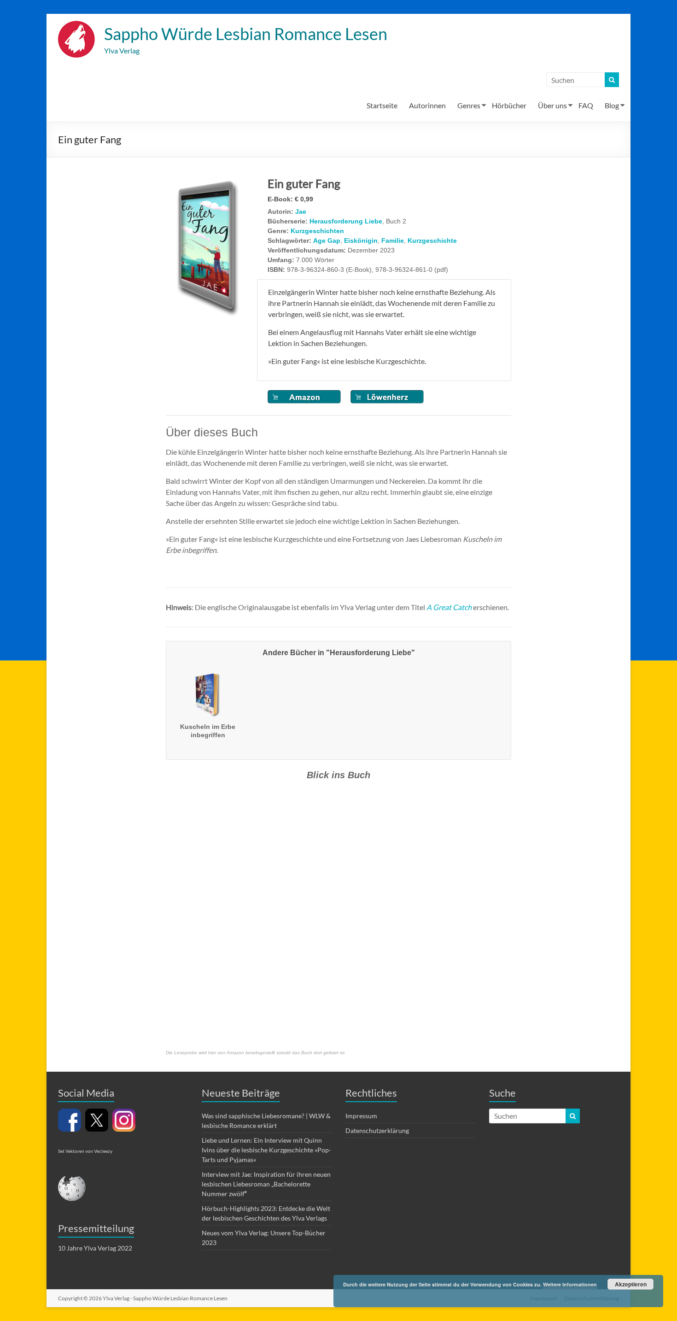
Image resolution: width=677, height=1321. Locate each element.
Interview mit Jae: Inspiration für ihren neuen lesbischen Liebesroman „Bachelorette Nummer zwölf (266, 1184)
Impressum (361, 1116)
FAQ (585, 105)
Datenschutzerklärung (377, 1130)
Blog (612, 105)
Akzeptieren (631, 1284)
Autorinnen (427, 105)
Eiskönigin (361, 240)
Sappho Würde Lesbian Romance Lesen (245, 33)
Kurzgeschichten (317, 231)
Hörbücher (509, 105)
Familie (392, 240)
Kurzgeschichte (432, 240)
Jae (300, 211)
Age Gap (326, 240)
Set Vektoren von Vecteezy (85, 1151)
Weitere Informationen (570, 1284)
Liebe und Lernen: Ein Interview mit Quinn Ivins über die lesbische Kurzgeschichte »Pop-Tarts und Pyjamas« (266, 1149)
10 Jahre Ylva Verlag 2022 (95, 1248)
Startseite (382, 105)
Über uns (552, 105)
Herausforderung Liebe (345, 221)
